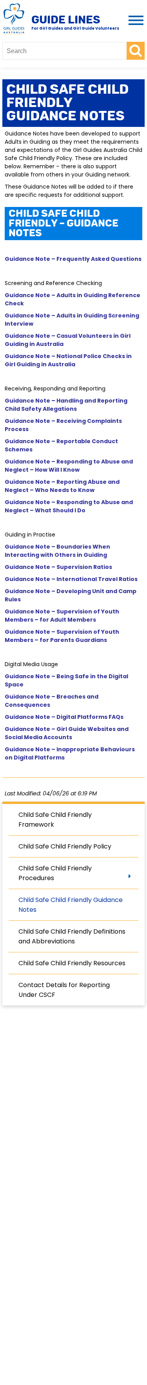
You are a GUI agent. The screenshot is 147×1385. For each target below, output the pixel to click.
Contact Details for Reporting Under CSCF (64, 989)
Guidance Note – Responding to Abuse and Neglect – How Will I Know (69, 466)
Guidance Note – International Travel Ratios (71, 579)
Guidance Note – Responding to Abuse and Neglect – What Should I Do (69, 506)
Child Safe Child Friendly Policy (64, 846)
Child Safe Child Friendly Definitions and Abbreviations (71, 936)
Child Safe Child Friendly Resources (71, 963)
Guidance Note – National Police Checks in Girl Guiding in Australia (68, 360)
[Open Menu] (134, 21)
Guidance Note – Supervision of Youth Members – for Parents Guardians (62, 636)
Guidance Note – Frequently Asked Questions (73, 259)
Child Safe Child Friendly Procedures (55, 873)
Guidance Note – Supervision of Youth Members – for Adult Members (62, 616)
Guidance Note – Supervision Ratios (58, 567)
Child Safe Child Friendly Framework (55, 819)
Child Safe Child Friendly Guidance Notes (70, 904)
